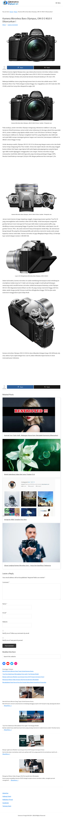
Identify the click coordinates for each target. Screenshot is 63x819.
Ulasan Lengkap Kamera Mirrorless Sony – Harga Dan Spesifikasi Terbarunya (27, 565)
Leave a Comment (13, 25)
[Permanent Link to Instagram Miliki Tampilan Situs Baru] (29, 479)
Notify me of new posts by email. (12, 640)
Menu (59, 3)
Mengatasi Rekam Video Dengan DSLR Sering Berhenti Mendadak (20, 679)
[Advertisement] (31, 171)
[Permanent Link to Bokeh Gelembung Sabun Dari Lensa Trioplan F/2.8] (31, 440)
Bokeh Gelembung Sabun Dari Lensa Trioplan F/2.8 (19, 474)
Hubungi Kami (6, 796)
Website (4, 622)
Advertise (5, 793)
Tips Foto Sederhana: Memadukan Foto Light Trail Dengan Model (20, 674)
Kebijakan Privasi (7, 799)
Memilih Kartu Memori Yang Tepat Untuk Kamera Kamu (17, 671)
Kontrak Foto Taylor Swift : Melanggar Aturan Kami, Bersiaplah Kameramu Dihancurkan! (31, 435)
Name (4, 604)
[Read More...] (8, 706)
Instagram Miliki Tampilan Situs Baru (15, 519)
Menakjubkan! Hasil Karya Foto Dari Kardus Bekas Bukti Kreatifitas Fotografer (24, 682)
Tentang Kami (6, 806)
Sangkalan (5, 803)
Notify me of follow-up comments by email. (15, 633)
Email (4, 613)
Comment (6, 582)
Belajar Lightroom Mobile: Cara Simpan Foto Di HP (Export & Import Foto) (23, 677)
